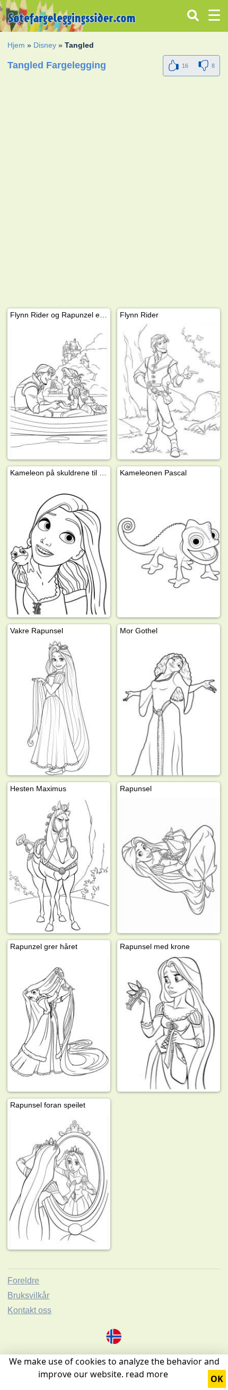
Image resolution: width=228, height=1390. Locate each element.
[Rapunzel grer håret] (58, 1023)
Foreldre (23, 1280)
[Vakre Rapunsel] (58, 707)
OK (217, 1379)
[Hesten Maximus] (58, 865)
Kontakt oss (29, 1310)
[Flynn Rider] (168, 391)
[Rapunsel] (168, 865)
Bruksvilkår (28, 1295)
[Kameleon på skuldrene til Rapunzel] (58, 549)
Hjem (16, 45)
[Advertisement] (114, 194)
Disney (44, 45)
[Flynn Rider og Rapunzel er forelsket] (58, 391)
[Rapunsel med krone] (168, 1023)
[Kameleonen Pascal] (168, 549)
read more (147, 1374)
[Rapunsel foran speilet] (58, 1181)
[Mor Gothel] (168, 707)
